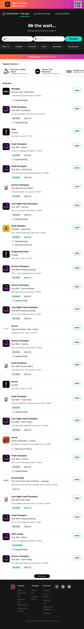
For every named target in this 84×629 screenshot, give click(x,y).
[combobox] (17, 39)
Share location (35, 57)
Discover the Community (22, 602)
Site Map (46, 613)
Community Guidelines (48, 608)
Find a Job (24, 13)
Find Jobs (73, 39)
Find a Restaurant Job (22, 593)
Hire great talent (62, 13)
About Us (34, 591)
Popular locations (10, 64)
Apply (77, 90)
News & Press (35, 598)
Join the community (42, 13)
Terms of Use (46, 601)
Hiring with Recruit (22, 609)
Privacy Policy (46, 595)
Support (46, 590)
